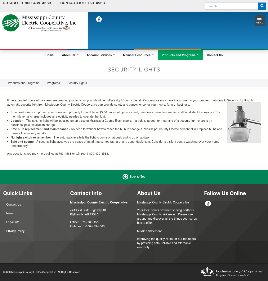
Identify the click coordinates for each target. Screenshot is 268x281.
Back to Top (138, 176)
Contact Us (215, 55)
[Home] (42, 22)
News (10, 213)
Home (49, 55)
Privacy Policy (15, 231)
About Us (69, 55)
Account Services (100, 55)
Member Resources (137, 55)
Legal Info (12, 222)
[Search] (262, 6)
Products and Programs (179, 55)
